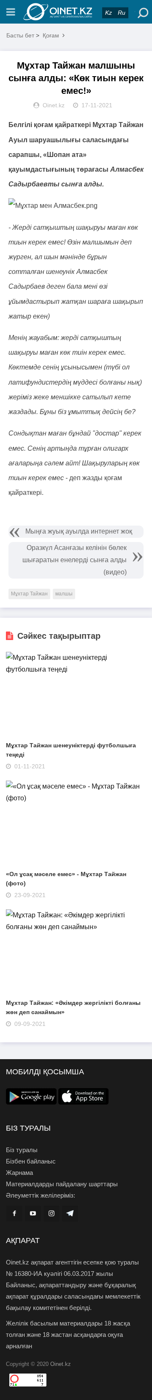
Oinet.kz (60, 1364)
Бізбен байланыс (31, 1161)
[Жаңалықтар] (76, 12)
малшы (64, 594)
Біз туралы (22, 1149)
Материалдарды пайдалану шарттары (62, 1183)
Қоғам (51, 35)
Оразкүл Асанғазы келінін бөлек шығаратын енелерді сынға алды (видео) (74, 560)
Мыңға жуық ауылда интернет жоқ (78, 531)
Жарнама (19, 1172)
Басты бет (20, 35)
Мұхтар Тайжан (29, 594)
